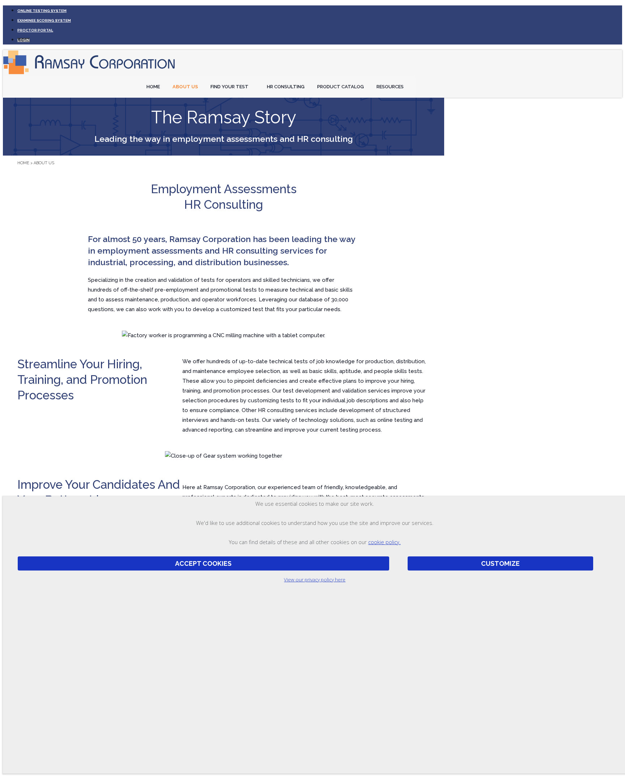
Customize (500, 563)
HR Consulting (286, 86)
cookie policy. (384, 542)
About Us (185, 86)
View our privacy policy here (314, 579)
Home (153, 86)
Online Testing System (42, 11)
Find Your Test (229, 86)
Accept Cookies (203, 563)
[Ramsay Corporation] (90, 74)
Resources (390, 86)
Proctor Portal (35, 30)
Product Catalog (340, 86)
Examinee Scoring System (44, 20)
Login (23, 40)
